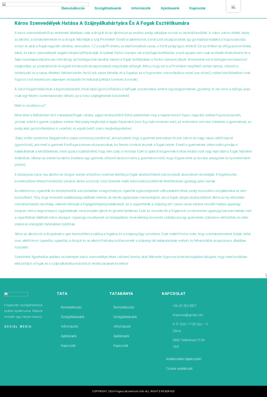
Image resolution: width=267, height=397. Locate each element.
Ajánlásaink (170, 8)
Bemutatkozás (73, 8)
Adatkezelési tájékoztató (184, 359)
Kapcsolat (197, 8)
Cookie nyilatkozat (179, 369)
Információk (141, 8)
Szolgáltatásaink (107, 8)
